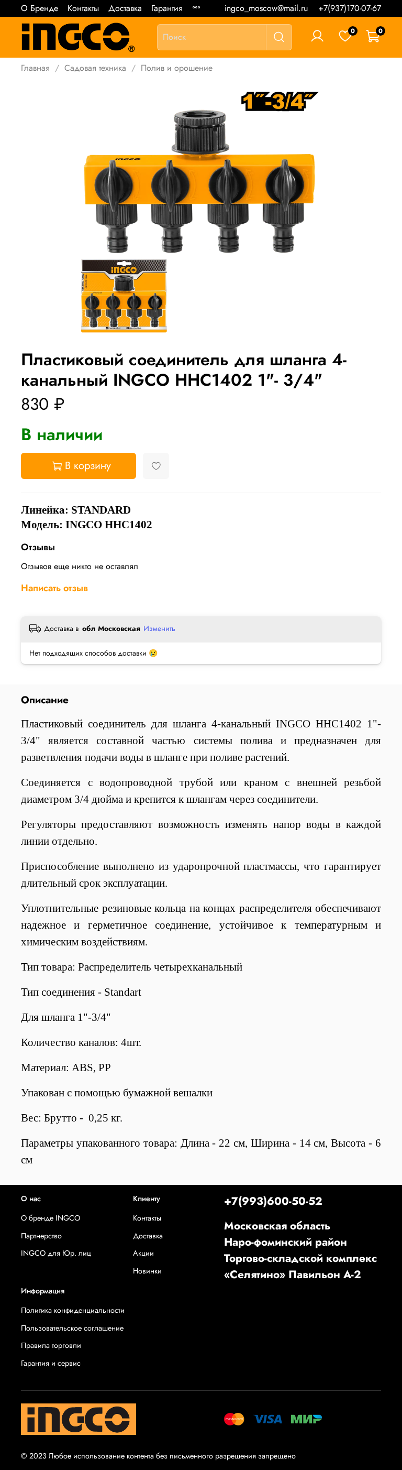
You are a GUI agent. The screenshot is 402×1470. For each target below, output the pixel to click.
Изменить (159, 628)
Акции (143, 1253)
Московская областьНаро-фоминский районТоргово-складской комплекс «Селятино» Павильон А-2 (300, 1250)
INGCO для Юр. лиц (56, 1253)
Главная (35, 68)
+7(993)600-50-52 (273, 1201)
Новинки (147, 1271)
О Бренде (39, 8)
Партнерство (41, 1236)
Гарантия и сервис (51, 1363)
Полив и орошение (177, 68)
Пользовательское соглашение (72, 1328)
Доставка (125, 8)
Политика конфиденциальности (73, 1310)
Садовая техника (95, 68)
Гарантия (167, 8)
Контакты (83, 8)
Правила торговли (51, 1345)
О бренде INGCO (50, 1218)
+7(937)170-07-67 (349, 8)
